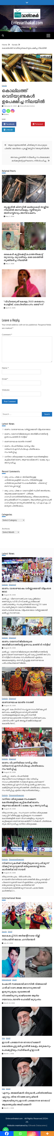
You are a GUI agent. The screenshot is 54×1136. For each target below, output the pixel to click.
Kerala (4, 85)
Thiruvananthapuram (16, 795)
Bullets (6, 114)
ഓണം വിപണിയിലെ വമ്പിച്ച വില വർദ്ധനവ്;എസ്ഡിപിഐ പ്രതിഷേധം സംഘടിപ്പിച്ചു (22, 449)
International (6, 980)
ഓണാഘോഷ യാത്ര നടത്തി (17, 441)
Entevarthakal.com (27, 22)
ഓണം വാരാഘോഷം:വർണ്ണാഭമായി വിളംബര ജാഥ (27, 429)
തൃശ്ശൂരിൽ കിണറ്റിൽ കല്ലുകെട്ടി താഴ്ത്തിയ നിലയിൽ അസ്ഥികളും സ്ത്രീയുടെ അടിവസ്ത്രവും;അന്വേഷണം (26, 210)
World (10, 931)
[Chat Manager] (6, 1130)
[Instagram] (12, 111)
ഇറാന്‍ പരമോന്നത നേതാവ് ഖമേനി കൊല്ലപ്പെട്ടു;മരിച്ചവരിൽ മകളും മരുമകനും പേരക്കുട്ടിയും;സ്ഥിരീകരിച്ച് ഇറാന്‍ (26, 1046)
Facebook (9, 124)
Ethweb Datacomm (37, 1125)
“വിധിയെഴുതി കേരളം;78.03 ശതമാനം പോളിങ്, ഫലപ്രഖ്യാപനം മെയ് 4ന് (24, 303)
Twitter (24, 124)
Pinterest (38, 124)
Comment (7, 334)
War (3, 1038)
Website (6, 390)
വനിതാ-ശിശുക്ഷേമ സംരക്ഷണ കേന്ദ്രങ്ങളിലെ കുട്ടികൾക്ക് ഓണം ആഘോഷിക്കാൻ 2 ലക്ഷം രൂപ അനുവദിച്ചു (27, 459)
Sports (4, 931)
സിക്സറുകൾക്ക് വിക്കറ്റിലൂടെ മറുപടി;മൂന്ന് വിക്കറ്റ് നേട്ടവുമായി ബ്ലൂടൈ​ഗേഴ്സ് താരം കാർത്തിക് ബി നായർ (25, 866)
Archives (6, 528)
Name (5, 368)
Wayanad (12, 584)
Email (5, 379)
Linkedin (9, 129)
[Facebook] (4, 111)
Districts (5, 584)
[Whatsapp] (8, 111)
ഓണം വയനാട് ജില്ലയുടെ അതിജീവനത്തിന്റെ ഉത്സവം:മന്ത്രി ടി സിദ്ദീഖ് (26, 643)
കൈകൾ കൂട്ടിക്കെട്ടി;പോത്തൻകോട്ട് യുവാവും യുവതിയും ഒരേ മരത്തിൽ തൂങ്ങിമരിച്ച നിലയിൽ (23, 257)
